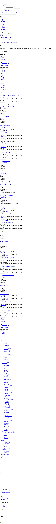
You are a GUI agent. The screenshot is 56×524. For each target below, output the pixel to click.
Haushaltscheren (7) (6, 423)
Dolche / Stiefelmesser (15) (7, 368)
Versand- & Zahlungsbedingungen (6, 492)
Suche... (13, 33)
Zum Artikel (2, 212)
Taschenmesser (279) (4, 343)
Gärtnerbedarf (4, 29)
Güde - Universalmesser (3, 162)
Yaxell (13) (6, 396)
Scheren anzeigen (6, 422)
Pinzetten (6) (5, 436)
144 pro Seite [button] (3, 87)
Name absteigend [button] (4, 61)
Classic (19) (5, 356)
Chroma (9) (6, 388)
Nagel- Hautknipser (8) (7, 437)
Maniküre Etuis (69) (4, 440)
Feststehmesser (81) (6, 364)
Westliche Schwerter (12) (7, 451)
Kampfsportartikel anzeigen (7, 445)
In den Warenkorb (3, 102)
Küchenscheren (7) (6, 426)
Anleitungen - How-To (5, 498)
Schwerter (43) (4, 449)
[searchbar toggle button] (14, 14)
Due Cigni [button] (3, 72)
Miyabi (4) (6, 393)
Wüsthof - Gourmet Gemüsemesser (4, 294)
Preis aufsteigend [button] (4, 58)
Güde (9, 161)
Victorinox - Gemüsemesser (4, 206)
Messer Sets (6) (6, 410)
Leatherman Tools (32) (7, 374)
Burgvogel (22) (7, 387)
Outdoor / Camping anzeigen (7, 379)
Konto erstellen (7, 10)
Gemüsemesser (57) (7, 401)
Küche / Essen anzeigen (7, 411)
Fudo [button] (2, 74)
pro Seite (1, 89)
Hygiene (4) (5, 439)
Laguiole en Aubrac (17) (8, 392)
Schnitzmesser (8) (6, 376)
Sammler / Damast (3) (6, 369)
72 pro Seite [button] (3, 86)
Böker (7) (6, 386)
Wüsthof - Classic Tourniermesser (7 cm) (5, 276)
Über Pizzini (3, 506)
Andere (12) (6, 397)
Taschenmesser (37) (6, 346)
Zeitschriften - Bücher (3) (5, 454)
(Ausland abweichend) (3, 118)
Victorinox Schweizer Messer (6, 20)
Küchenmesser (4, 23)
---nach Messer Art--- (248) (7, 398)
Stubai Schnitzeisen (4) (7, 377)
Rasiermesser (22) (4, 444)
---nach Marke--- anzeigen (8, 385)
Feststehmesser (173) (4, 363)
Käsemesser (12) (7, 406)
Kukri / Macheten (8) (6, 371)
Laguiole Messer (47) (6, 347)
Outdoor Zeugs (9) (6, 382)
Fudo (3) (6, 390)
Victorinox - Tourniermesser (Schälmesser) (5, 250)
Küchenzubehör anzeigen (8, 413)
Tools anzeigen (6, 373)
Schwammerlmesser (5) (7, 350)
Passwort (5, 8)
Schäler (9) (6, 414)
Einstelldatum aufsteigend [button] (5, 63)
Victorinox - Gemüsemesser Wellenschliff (5, 232)
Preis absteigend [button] (4, 59)
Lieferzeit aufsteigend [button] (5, 65)
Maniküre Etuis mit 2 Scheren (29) (8, 442)
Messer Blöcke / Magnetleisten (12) (8, 409)
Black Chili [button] (3, 70)
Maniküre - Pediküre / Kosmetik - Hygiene (7, 25)
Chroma (18, 95)
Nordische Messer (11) (6, 365)
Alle (2, 19)
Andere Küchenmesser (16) (8, 407)
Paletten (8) (6, 415)
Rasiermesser (3, 27)
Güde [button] (2, 76)
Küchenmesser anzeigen (7, 383)
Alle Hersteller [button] (4, 69)
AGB (2, 491)
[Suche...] (10, 33)
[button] (3, 1)
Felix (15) (6, 389)
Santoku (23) (7, 402)
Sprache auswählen (6, 3)
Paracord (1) (5, 381)
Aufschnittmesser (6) (8, 404)
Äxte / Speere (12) (6, 370)
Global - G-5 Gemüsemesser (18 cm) (5, 116)
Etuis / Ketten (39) (6, 361)
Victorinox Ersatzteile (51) (7, 362)
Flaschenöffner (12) (7, 419)
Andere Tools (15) (6, 375)
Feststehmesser (4, 21)
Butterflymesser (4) (6, 349)
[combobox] (2, 57)
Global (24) (6, 391)
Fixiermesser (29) (6, 344)
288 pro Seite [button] (3, 88)
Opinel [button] (3, 77)
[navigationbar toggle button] (2, 14)
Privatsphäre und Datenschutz (6, 493)
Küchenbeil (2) (7, 417)
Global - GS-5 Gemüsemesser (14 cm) (5, 125)
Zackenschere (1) (6, 425)
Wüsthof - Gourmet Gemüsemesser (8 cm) (5, 285)
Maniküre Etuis (4, 26)
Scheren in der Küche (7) (8, 416)
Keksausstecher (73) (6, 421)
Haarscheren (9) (6, 427)
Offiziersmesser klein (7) (7, 355)
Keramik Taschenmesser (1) (7, 352)
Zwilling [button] (3, 81)
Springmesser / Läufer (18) (7, 348)
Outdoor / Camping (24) (5, 378)
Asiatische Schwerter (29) (7, 450)
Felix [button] (2, 73)
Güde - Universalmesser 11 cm (4, 173)
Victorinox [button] (3, 79)
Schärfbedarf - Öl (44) (5, 453)
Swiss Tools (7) (6, 360)
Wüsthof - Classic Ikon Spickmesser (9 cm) (6, 267)
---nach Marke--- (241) (6, 384)
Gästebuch (3, 499)
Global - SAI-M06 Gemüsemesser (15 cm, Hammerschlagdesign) (8, 153)
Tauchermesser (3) (6, 367)
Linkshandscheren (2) (6, 428)
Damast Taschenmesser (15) (7, 351)
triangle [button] (3, 78)
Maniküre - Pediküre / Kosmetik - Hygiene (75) (8, 431)
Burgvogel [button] (3, 71)
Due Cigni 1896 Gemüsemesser (4, 107)
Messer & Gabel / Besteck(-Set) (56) (8, 420)
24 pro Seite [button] (3, 85)
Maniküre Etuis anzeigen (7, 441)
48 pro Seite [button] (3, 332)
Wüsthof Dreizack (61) (8, 395)
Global (11, 132)
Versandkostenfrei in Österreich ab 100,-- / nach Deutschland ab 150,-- (11, 12)
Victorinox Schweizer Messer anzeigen (9, 354)
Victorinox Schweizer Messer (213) (6, 353)
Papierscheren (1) (6, 430)
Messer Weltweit (4, 500)
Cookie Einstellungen (5, 495)
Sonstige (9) (5, 358)
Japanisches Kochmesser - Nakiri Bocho (5, 184)
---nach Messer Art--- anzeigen (9, 399)
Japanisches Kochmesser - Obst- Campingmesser (6, 195)
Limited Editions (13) (6, 359)
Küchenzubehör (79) (6, 412)
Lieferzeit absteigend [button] (4, 66)
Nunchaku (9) (5, 446)
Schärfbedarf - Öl (4, 30)
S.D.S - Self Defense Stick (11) (8, 448)
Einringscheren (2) (6, 429)
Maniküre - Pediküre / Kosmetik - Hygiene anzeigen (10, 432)
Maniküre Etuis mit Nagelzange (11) (8, 443)
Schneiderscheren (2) (6, 424)
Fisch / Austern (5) (7, 418)
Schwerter (3, 28)
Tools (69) (3, 372)
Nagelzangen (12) (6, 435)
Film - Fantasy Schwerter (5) (7, 452)
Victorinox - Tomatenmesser (4, 241)
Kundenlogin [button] (4, 5)
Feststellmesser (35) (6, 357)
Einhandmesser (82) (6, 345)
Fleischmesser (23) (7, 400)
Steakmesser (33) (7, 405)
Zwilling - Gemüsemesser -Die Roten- (5, 311)
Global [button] (3, 75)
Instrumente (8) (6, 438)
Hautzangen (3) (6, 434)
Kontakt (3, 505)
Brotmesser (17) (7, 403)
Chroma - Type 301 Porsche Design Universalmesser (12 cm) (8, 96)
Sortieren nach (2, 67)
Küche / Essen (4, 24)
